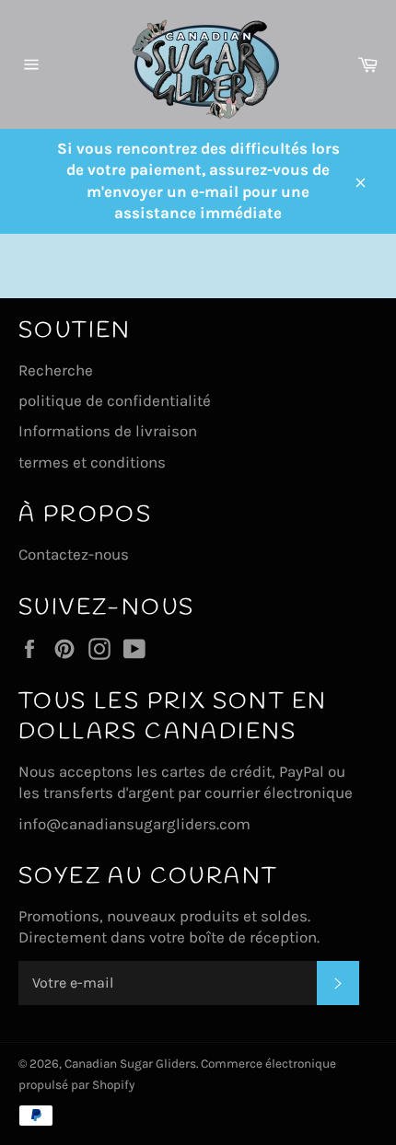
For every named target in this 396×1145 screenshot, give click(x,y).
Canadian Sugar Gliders (130, 1063)
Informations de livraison (107, 431)
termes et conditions (92, 462)
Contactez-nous (73, 554)
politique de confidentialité (114, 400)
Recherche (55, 370)
